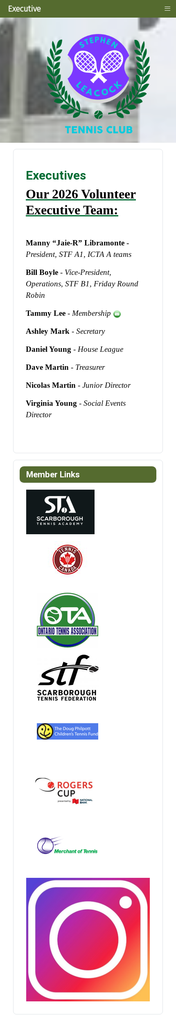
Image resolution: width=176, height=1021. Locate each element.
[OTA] (67, 620)
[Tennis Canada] (67, 563)
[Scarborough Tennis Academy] (60, 511)
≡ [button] (167, 8)
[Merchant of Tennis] (67, 849)
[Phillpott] (67, 734)
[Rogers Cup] (67, 792)
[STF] (67, 677)
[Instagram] (88, 939)
